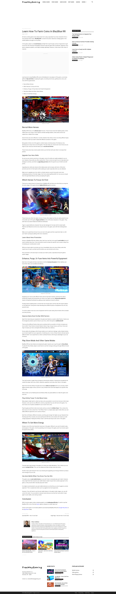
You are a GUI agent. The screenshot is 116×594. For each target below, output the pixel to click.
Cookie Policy (87, 592)
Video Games (55, 2)
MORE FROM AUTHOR (37, 536)
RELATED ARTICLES (27, 536)
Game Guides (63, 2)
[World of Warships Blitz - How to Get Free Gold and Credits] (29, 545)
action (38, 504)
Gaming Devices (75, 37)
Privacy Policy (81, 592)
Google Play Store (63, 507)
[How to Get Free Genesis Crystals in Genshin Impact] (61, 545)
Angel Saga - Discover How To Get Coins (60, 515)
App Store (26, 509)
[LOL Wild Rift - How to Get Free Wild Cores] (50, 578)
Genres (83, 2)
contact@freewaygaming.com (34, 578)
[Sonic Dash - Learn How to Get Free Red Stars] (45, 545)
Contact (92, 592)
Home (76, 592)
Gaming (78, 2)
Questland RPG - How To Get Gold (29, 515)
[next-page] (25, 555)
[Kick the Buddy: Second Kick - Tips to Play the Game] (50, 584)
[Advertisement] (58, 15)
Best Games (71, 2)
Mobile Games (46, 2)
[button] (92, 2)
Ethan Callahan (35, 521)
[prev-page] (23, 555)
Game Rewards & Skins (26, 549)
